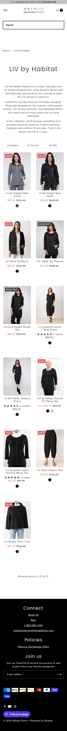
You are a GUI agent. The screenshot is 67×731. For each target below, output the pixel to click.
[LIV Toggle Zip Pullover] (50, 239)
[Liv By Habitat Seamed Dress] (17, 376)
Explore (14, 145)
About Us (33, 615)
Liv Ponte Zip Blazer (17, 261)
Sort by (34, 145)
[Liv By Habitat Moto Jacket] (50, 171)
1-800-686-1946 (33, 625)
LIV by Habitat (22, 50)
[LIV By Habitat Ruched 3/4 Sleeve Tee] (50, 376)
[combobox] (33, 25)
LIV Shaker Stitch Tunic (17, 541)
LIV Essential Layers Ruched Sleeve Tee (17, 471)
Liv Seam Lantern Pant (50, 470)
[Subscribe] (59, 674)
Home (6, 50)
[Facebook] (4, 706)
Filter (54, 145)
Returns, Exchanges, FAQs (33, 646)
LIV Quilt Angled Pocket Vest (17, 328)
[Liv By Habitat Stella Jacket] (17, 171)
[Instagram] (15, 706)
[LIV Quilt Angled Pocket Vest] (17, 305)
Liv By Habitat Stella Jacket (17, 194)
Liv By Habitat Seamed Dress (17, 399)
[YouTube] (9, 706)
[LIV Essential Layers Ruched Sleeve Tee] (17, 448)
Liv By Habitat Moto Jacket (50, 194)
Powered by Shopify (41, 720)
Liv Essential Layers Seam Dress (49, 328)
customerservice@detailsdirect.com (33, 630)
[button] (45, 334)
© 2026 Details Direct (15, 720)
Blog (33, 620)
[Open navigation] (5, 10)
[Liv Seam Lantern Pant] (50, 448)
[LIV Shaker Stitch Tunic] (17, 520)
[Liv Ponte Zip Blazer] (17, 239)
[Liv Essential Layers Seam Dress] (50, 305)
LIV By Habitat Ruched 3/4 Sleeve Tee (50, 399)
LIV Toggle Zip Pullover (50, 261)
